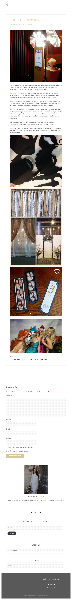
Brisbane (45, 500)
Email (8, 429)
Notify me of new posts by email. (18, 451)
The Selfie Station (15, 93)
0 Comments (30, 24)
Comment (9, 396)
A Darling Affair (14, 24)
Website (8, 438)
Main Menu (65, 4)
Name (8, 420)
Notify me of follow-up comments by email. (21, 447)
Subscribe (11, 533)
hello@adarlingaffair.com (51, 588)
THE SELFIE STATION (24, 20)
